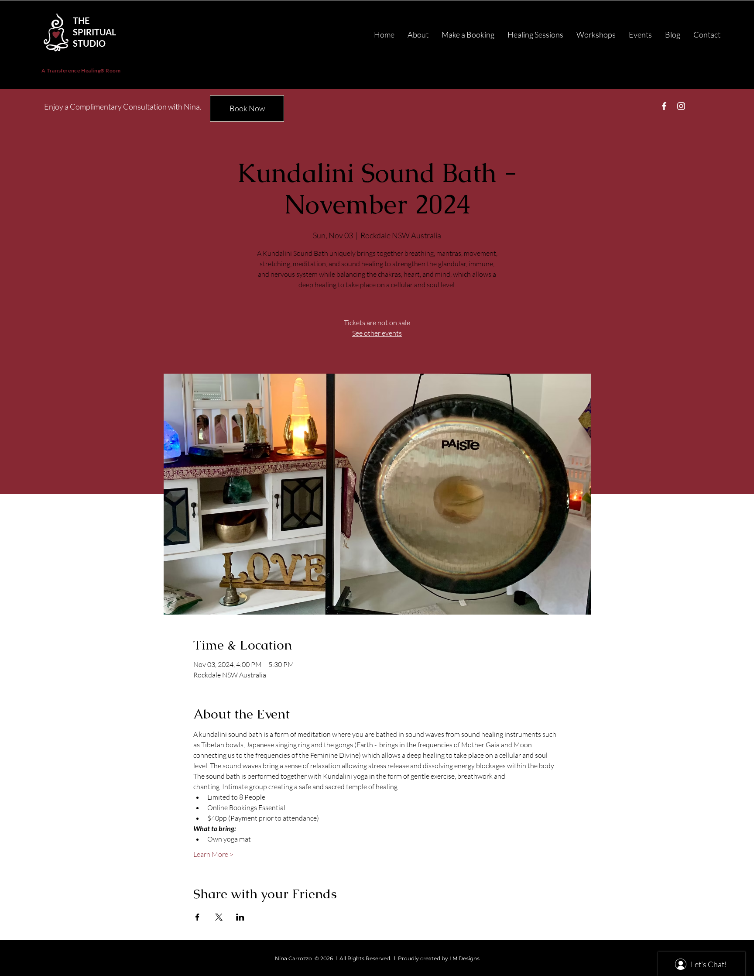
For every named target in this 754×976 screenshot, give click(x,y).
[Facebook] (664, 106)
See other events (377, 333)
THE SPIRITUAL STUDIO (94, 31)
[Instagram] (681, 106)
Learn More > (213, 854)
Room (113, 70)
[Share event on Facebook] (197, 917)
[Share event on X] (219, 917)
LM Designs (464, 958)
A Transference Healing (70, 70)
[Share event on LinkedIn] (240, 917)
